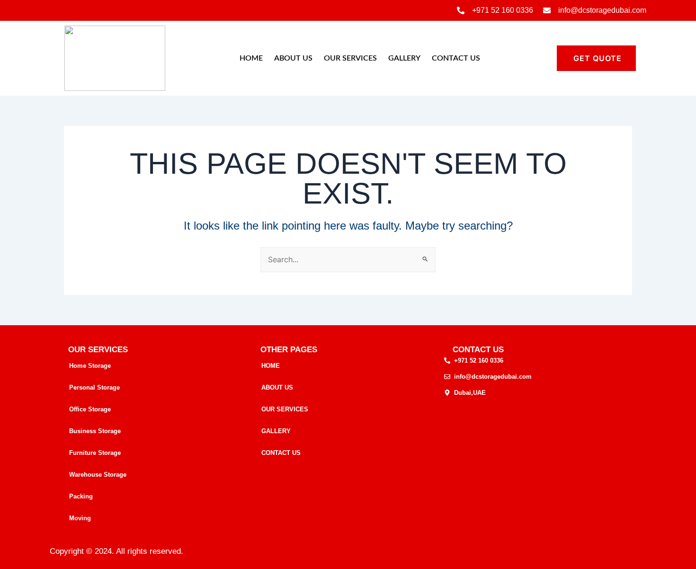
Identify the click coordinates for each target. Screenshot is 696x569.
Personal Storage (94, 387)
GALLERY (404, 58)
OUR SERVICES (350, 58)
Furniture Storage (95, 452)
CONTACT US (456, 58)
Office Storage (90, 409)
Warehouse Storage (97, 474)
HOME (251, 58)
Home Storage (90, 365)
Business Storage (95, 431)
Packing (81, 496)
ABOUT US (293, 58)
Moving (80, 518)
